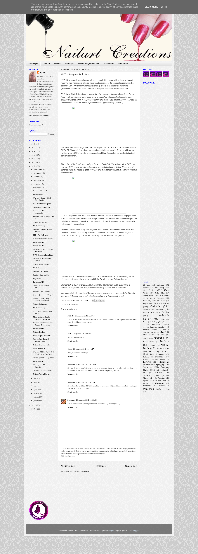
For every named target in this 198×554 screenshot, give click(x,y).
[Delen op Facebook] (101, 300)
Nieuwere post (68, 465)
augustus (37, 184)
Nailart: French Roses (41, 264)
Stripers (158, 372)
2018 (34, 144)
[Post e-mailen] (86, 300)
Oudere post (131, 465)
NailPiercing (147, 338)
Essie (145, 300)
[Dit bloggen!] (95, 300)
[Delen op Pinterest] (103, 300)
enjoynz (111, 530)
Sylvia (42, 72)
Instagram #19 (38, 242)
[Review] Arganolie (40, 271)
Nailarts (57, 63)
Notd (167, 348)
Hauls (163, 319)
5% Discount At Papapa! (42, 203)
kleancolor (162, 385)
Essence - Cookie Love (41, 191)
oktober (37, 176)
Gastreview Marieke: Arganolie (41, 211)
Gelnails (155, 306)
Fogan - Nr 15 (38, 187)
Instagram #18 (38, 282)
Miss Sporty (148, 334)
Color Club (160, 293)
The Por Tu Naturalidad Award (42, 259)
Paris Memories (157, 354)
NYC (69, 304)
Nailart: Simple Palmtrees (43, 238)
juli (35, 378)
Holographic (156, 322)
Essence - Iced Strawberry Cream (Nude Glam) (43, 323)
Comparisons (148, 295)
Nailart (158, 338)
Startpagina (33, 63)
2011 (34, 405)
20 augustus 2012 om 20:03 (86, 400)
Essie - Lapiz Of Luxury (42, 335)
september (38, 180)
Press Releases (160, 359)
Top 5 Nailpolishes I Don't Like (43, 312)
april (36, 389)
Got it (164, 7)
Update (145, 380)
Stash (157, 370)
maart (36, 393)
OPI (149, 351)
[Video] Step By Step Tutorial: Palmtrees (41, 299)
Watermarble (147, 385)
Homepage (100, 465)
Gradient (165, 312)
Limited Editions (150, 329)
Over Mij (46, 63)
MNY (164, 329)
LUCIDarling (165, 324)
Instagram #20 (38, 194)
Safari (149, 364)
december (37, 169)
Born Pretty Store (162, 287)
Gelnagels (69, 63)
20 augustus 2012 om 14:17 (85, 316)
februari (37, 397)
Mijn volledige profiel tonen (39, 115)
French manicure (161, 303)
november (38, 173)
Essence (160, 297)
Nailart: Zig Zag (39, 332)
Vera (69, 333)
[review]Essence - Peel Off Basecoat (43, 250)
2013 (34, 162)
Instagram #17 (38, 328)
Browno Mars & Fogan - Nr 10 (43, 217)
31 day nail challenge (153, 285)
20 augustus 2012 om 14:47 (83, 349)
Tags (162, 375)
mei (35, 386)
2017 (34, 147)
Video (155, 380)
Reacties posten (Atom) (81, 471)
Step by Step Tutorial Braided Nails (41, 340)
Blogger (135, 530)
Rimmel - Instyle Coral (41, 291)
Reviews (147, 361)
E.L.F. (149, 298)
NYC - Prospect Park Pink (43, 255)
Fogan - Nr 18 (38, 278)
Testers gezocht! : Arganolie (43, 357)
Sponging (160, 364)
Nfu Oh (159, 349)
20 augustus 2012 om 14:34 (82, 333)
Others (166, 351)
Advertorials (146, 288)
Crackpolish (164, 295)
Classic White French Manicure (41, 286)
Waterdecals (159, 383)
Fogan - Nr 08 (38, 245)
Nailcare (153, 345)
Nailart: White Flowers (41, 374)
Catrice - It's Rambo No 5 (42, 370)
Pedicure (146, 357)
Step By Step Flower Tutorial (41, 366)
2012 (34, 166)
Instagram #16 (38, 361)
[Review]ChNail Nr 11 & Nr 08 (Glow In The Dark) (44, 353)
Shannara (71, 400)
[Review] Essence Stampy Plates (43, 230)
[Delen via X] (98, 300)
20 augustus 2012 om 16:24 (86, 364)
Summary (147, 375)
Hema (145, 322)
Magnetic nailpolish (149, 332)
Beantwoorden (72, 325)
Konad (152, 324)
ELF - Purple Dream (40, 235)
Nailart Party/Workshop (88, 63)
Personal (159, 356)
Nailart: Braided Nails (41, 345)
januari (36, 400)
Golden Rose (148, 312)
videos (167, 389)
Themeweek (147, 378)
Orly (157, 351)
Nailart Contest (148, 342)
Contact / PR (108, 63)
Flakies (162, 300)
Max (162, 332)
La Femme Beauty (155, 326)
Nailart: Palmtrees (40, 304)
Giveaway (146, 309)
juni (35, 382)
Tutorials (161, 378)
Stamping (147, 367)
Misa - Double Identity (41, 207)
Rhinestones (164, 361)
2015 (34, 155)
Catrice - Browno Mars (41, 275)
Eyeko (154, 301)
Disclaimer (123, 63)
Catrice (152, 290)
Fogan (145, 303)
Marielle (70, 315)
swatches (74, 304)
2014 (34, 158)
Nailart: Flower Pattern (42, 222)
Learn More (151, 7)
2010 (34, 409)
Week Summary (39, 225)
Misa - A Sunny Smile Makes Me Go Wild (41, 318)
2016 (34, 151)
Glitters (159, 309)
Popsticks (146, 359)
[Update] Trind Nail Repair (43, 295)
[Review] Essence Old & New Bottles (42, 199)
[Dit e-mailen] (93, 300)
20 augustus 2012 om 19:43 (86, 382)
